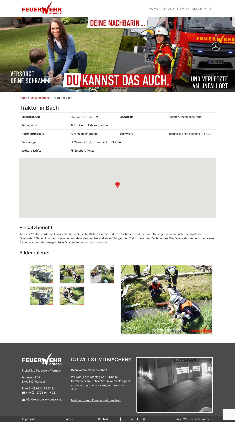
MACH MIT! (202, 8)
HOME (154, 8)
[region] (117, 54)
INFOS (167, 8)
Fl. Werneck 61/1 (103, 142)
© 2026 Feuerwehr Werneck (194, 419)
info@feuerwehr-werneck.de (43, 399)
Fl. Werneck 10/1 (81, 142)
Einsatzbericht (39, 97)
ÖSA (118, 142)
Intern (69, 419)
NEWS (182, 8)
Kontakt (103, 419)
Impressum (29, 419)
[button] (117, 54)
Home (23, 97)
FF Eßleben (78, 150)
